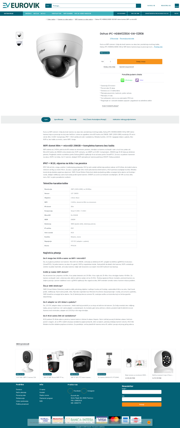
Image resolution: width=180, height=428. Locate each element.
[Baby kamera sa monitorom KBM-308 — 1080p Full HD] (136, 361)
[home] (44, 19)
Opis (46, 119)
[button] (139, 61)
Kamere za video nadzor (65, 19)
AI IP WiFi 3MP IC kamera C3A (26, 377)
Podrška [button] (20, 384)
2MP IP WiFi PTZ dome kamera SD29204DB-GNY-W (82, 377)
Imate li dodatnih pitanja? (110, 106)
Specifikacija (58, 119)
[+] (114, 61)
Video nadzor (51, 19)
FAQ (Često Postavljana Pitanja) (94, 119)
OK (149, 422)
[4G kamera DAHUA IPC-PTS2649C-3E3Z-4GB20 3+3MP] (109, 359)
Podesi (140, 422)
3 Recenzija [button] (114, 39)
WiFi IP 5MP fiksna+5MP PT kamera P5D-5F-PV (55, 377)
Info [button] (41, 384)
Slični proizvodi (22, 344)
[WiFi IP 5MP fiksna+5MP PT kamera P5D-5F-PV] (54, 361)
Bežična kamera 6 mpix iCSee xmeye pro (163, 375)
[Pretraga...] (138, 6)
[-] (106, 61)
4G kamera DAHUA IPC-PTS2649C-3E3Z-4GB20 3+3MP (109, 377)
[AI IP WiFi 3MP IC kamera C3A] (27, 361)
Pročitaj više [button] (158, 47)
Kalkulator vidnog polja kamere (124, 119)
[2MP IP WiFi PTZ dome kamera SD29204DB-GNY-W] (82, 361)
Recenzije (73, 119)
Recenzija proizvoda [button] (127, 39)
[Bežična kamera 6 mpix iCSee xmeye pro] (163, 365)
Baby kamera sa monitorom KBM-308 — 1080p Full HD (136, 375)
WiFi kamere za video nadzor (84, 19)
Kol (103, 61)
